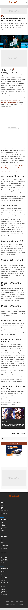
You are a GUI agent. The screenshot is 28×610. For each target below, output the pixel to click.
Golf (2, 528)
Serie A (2, 507)
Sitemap (3, 563)
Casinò (2, 595)
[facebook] (2, 70)
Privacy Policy (4, 580)
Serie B (2, 508)
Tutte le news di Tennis (18, 433)
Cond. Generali (4, 582)
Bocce (2, 530)
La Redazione (4, 572)
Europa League (4, 512)
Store (2, 562)
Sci (2, 522)
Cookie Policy (4, 577)
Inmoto (2, 542)
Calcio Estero (4, 513)
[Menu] (2, 2)
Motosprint (3, 544)
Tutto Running (4, 527)
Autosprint (3, 540)
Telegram (21, 601)
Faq (2, 574)
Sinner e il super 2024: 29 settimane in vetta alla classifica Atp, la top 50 (13, 425)
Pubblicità (3, 589)
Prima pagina (4, 559)
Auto (2, 539)
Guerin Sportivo (4, 545)
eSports (3, 531)
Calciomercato (4, 515)
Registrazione (4, 591)
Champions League (5, 510)
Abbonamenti (4, 557)
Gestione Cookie (4, 579)
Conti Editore (4, 548)
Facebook (7, 601)
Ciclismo (3, 525)
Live (2, 505)
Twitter (16, 601)
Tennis (5, 16)
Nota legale (3, 576)
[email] (10, 70)
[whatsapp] (5, 70)
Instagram (12, 601)
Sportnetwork (4, 547)
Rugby (2, 524)
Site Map (3, 592)
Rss (2, 556)
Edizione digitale (4, 560)
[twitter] (8, 70)
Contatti (3, 571)
